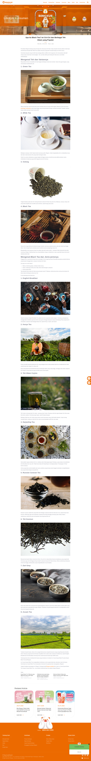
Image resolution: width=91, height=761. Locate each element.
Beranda (45, 2)
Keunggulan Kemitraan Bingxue (30, 745)
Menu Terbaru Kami (50, 738)
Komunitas (64, 2)
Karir (77, 2)
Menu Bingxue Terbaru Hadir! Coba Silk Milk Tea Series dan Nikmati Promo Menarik (23, 710)
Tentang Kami (51, 2)
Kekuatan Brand (5, 738)
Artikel (73, 2)
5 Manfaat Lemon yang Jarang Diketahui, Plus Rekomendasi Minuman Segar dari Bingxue (43, 675)
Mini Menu (48, 743)
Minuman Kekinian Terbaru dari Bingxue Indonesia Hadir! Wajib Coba (44, 710)
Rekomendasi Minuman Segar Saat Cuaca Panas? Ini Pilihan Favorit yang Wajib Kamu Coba (65, 710)
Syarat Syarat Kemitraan (29, 743)
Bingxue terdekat (50, 666)
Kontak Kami (82, 2)
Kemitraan (58, 2)
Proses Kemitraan (28, 738)
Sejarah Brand (5, 741)
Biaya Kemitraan (27, 741)
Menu (69, 2)
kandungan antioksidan (26, 108)
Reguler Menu (49, 741)
